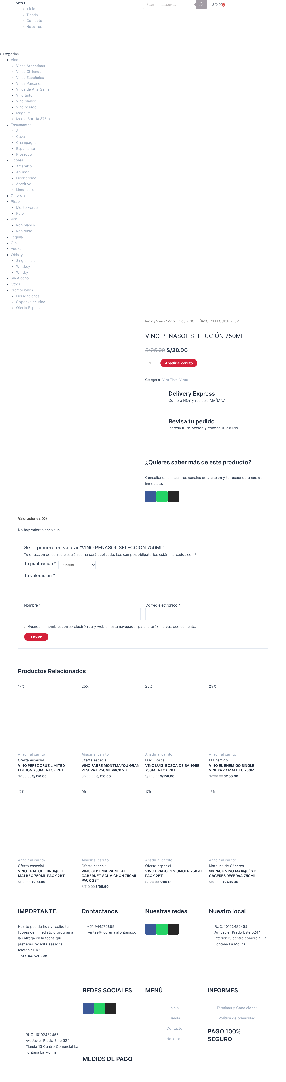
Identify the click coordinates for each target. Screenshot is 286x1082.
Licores (17, 160)
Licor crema (26, 178)
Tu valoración (39, 575)
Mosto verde (27, 207)
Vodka (16, 248)
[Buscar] (201, 4)
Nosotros (34, 26)
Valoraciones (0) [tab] (32, 518)
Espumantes (21, 125)
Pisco (15, 201)
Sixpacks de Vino (30, 302)
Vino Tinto (175, 321)
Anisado (23, 172)
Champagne (26, 142)
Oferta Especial (29, 307)
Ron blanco (25, 225)
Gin (14, 243)
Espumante (25, 148)
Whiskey (23, 266)
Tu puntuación (40, 563)
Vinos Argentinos (30, 65)
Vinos (15, 59)
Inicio (30, 8)
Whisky (17, 254)
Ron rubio (24, 231)
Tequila (17, 237)
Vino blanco (26, 101)
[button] (47, 3)
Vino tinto (24, 95)
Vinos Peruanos (29, 83)
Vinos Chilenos (28, 71)
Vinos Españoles (30, 77)
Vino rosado (26, 107)
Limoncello (25, 189)
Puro (20, 213)
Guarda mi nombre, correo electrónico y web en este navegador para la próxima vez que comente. (112, 626)
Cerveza (18, 195)
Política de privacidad (237, 1018)
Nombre (32, 605)
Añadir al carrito (179, 363)
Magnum (23, 113)
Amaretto (24, 166)
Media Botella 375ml (33, 118)
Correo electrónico (162, 605)
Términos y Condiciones (237, 1008)
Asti (19, 130)
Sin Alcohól (20, 278)
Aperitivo (24, 184)
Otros (15, 284)
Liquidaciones (27, 296)
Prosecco (24, 154)
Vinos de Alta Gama (33, 89)
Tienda (32, 15)
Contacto (34, 20)
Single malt (25, 260)
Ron (14, 219)
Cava (20, 136)
